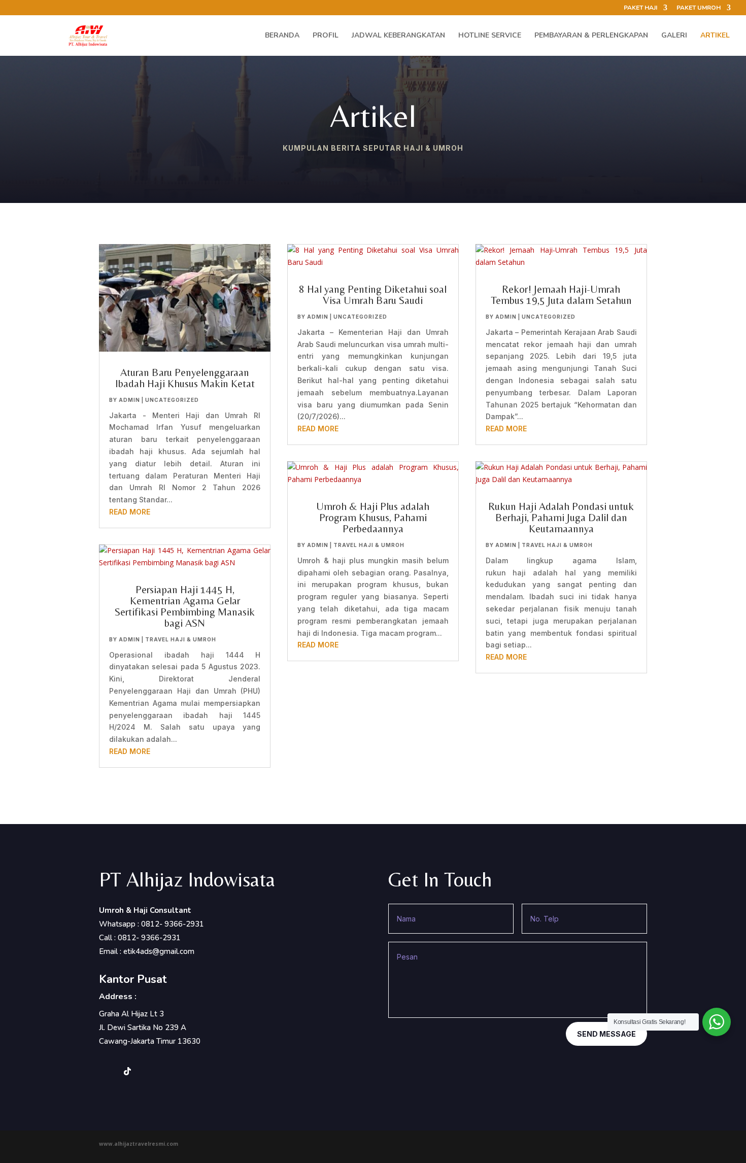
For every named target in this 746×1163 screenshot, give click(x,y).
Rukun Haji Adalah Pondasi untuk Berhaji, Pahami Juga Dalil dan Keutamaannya (561, 517)
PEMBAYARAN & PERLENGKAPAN (591, 36)
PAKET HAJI (640, 8)
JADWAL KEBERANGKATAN (398, 36)
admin (129, 400)
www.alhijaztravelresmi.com (138, 1143)
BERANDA (282, 36)
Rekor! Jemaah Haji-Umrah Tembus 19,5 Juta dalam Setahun (561, 294)
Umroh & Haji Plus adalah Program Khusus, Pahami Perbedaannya (372, 517)
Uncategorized (172, 400)
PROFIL (325, 36)
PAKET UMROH (698, 8)
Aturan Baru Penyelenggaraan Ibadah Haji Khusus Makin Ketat (185, 378)
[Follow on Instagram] (107, 1071)
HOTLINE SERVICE (489, 36)
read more (129, 511)
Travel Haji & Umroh (180, 639)
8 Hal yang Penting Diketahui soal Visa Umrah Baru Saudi (373, 294)
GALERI (674, 36)
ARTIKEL (715, 36)
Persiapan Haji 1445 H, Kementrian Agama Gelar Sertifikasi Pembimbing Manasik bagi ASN (185, 606)
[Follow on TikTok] (127, 1071)
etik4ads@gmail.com (158, 951)
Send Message (606, 1034)
